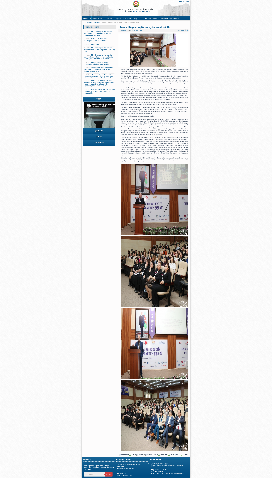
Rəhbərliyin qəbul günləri (159, 463)
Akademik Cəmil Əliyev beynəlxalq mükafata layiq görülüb (97, 63)
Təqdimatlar (121, 466)
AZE (180, 1)
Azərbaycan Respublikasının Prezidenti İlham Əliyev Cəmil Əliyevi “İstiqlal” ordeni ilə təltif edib (98, 69)
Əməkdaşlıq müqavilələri (125, 468)
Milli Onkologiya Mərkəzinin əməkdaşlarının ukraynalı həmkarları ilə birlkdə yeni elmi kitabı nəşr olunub (98, 57)
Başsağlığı (95, 44)
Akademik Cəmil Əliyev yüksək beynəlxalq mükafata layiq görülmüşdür (99, 76)
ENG (184, 1)
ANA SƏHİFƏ (88, 22)
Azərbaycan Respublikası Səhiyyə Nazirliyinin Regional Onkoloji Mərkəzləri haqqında (99, 467)
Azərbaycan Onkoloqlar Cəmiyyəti (128, 464)
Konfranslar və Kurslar (124, 475)
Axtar (108, 474)
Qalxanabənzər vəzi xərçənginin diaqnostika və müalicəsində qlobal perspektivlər (99, 91)
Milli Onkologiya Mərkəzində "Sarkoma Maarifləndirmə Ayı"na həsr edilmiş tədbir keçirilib (98, 33)
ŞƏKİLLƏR (99, 131)
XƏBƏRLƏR (97, 22)
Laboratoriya (121, 473)
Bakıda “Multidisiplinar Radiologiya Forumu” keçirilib (96, 40)
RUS (187, 1)
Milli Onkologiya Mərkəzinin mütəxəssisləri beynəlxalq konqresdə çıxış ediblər (99, 50)
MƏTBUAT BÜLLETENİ (93, 27)
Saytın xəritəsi (121, 471)
